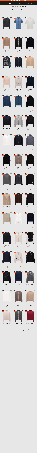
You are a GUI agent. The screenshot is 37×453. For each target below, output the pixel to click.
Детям (22, 11)
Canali (30, 69)
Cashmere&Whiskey (7, 128)
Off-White (30, 245)
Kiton (18, 50)
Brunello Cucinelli (7, 206)
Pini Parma (18, 89)
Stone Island (6, 30)
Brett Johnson (18, 30)
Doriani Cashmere (18, 69)
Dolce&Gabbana (30, 128)
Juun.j (30, 108)
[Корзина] (35, 3)
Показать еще (7, 329)
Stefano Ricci (7, 284)
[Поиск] (3, 3)
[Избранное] (33, 3)
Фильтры (4, 14)
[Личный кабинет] (31, 3)
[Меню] (1, 3)
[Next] (35, 330)
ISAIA (18, 128)
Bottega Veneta (30, 30)
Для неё (14, 11)
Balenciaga (6, 69)
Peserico (7, 50)
